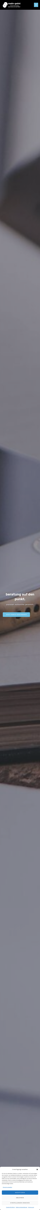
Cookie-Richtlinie (10, 1207)
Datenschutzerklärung (21, 1207)
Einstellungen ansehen (20, 1203)
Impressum (31, 1207)
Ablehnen (20, 1197)
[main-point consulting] (11, 5)
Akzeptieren (20, 1192)
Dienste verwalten (7, 1187)
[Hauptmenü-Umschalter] (36, 5)
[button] (37, 1169)
